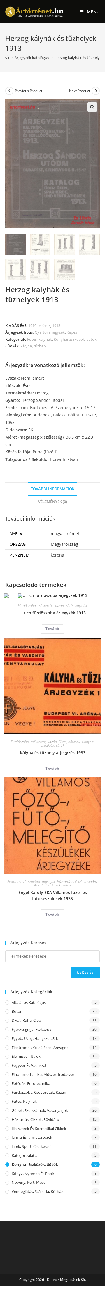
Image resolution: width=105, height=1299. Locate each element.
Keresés (85, 972)
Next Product (79, 90)
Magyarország (64, 544)
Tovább (52, 628)
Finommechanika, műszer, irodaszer (43, 1074)
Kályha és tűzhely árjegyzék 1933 (52, 752)
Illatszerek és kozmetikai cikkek (39, 1128)
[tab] (52, 489)
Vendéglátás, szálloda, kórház (37, 1191)
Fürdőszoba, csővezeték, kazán (41, 605)
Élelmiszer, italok (26, 1056)
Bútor (17, 1011)
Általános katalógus (29, 1002)
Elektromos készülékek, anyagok (31, 881)
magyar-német (65, 533)
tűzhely (40, 346)
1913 (56, 325)
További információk (52, 488)
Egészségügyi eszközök (31, 1029)
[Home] (7, 57)
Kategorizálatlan (26, 1155)
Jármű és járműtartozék (32, 1137)
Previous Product (28, 90)
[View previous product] (9, 91)
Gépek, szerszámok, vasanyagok (40, 1110)
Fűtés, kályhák (39, 339)
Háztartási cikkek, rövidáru (77, 881)
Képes (71, 332)
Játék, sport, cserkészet (32, 1146)
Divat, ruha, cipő (26, 1020)
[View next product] (96, 91)
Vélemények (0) (52, 501)
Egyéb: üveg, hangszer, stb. (35, 1038)
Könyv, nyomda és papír (33, 1173)
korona (57, 555)
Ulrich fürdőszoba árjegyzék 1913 (53, 613)
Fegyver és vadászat (29, 1065)
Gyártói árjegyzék (50, 332)
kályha (26, 346)
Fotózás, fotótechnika (31, 1083)
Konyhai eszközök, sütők (75, 339)
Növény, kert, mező (29, 1182)
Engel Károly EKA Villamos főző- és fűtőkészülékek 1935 (52, 895)
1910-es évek (39, 325)
